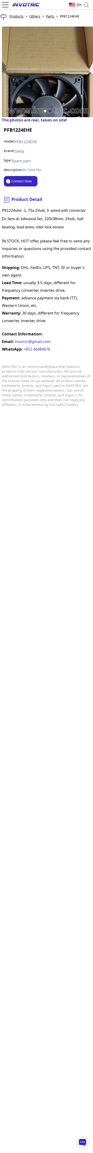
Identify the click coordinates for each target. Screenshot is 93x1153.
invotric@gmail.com (32, 341)
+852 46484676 (36, 349)
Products (17, 16)
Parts (50, 16)
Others (34, 16)
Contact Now (21, 181)
